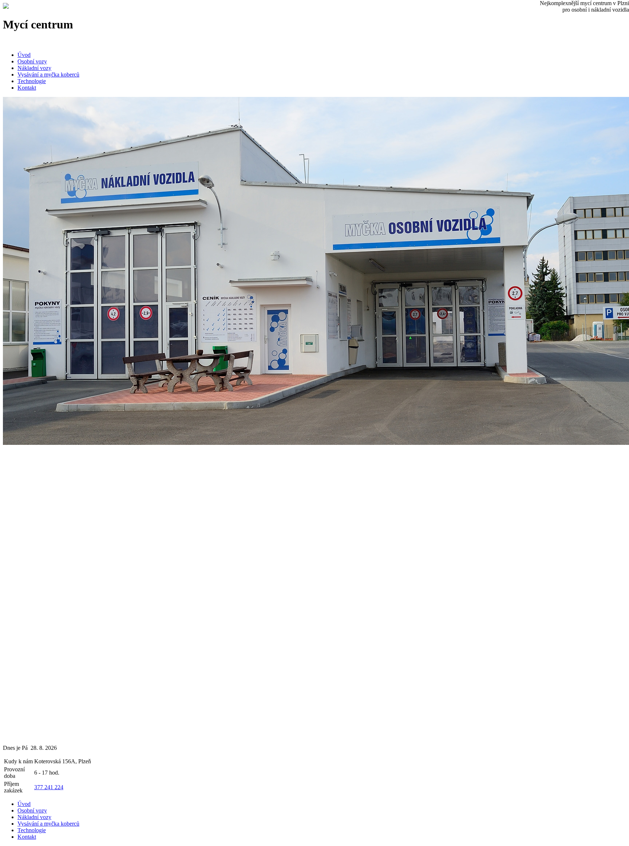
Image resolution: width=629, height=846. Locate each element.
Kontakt (26, 88)
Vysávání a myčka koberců (48, 74)
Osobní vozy (32, 61)
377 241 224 (48, 787)
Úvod (24, 55)
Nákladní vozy (34, 68)
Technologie (31, 81)
